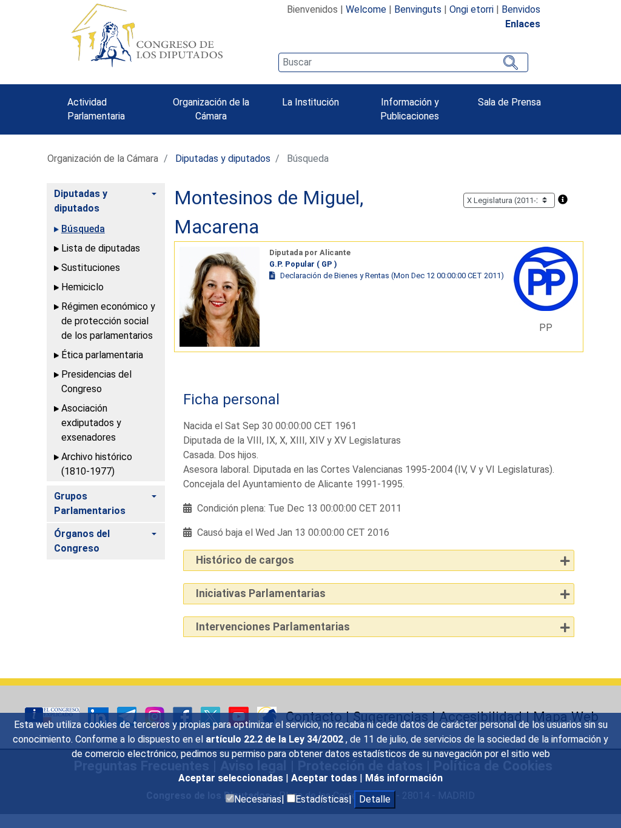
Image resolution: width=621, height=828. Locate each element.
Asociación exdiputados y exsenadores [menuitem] (91, 422)
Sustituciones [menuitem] (90, 267)
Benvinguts (417, 9)
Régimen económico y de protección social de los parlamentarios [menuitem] (108, 321)
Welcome (366, 9)
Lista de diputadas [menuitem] (100, 248)
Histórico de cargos (245, 560)
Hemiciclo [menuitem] (82, 287)
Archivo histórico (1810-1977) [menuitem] (96, 464)
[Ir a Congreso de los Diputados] (147, 35)
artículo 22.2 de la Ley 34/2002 (276, 739)
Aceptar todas (325, 778)
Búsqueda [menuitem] (83, 229)
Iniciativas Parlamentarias (261, 593)
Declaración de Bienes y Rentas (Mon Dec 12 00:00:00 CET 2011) (392, 275)
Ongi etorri (471, 9)
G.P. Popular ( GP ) (303, 264)
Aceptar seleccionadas (232, 778)
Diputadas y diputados (222, 158)
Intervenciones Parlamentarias (273, 627)
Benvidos (521, 9)
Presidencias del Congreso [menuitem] (96, 382)
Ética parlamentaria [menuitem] (102, 355)
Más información (404, 778)
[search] (403, 62)
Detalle (375, 799)
